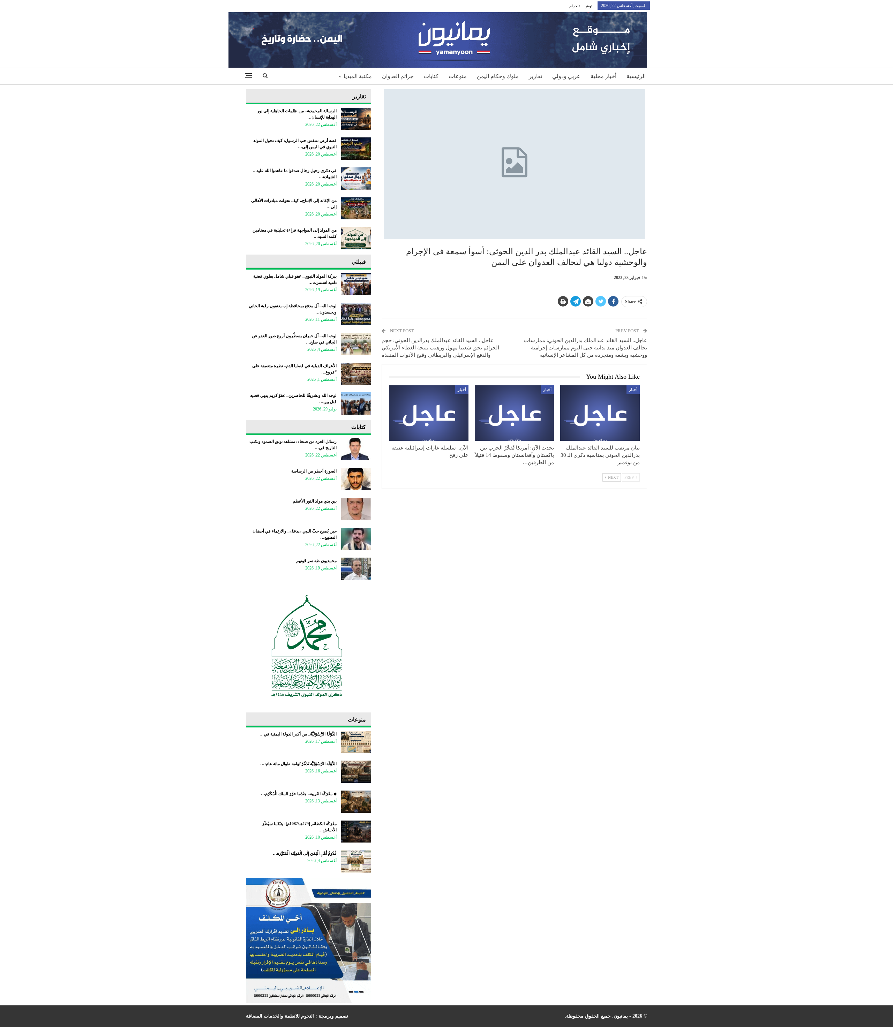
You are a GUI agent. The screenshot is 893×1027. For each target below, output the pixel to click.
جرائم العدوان (398, 76)
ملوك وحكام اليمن (498, 76)
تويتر (588, 6)
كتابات (431, 76)
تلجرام (574, 6)
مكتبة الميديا (358, 76)
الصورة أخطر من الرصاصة (314, 471)
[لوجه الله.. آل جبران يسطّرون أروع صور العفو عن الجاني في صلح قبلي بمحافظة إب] (356, 344)
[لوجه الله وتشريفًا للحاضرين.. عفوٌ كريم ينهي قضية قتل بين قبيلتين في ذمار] (356, 403)
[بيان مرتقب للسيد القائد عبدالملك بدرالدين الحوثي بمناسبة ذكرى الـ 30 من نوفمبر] (600, 413)
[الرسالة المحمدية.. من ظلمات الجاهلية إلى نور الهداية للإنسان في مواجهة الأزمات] (356, 119)
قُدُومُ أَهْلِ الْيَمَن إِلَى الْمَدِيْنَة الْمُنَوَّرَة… (305, 853)
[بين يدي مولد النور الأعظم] (356, 509)
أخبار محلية (603, 76)
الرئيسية (636, 76)
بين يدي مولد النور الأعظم (315, 501)
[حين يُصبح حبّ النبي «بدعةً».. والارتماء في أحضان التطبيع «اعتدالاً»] (356, 539)
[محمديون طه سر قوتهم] (356, 569)
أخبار (633, 389)
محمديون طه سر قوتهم (316, 560)
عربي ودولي (566, 76)
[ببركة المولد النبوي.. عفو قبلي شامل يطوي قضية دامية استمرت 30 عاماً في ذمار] (356, 284)
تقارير (535, 76)
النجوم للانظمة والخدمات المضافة (280, 1016)
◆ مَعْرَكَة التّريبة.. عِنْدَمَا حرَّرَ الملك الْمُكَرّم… (299, 793)
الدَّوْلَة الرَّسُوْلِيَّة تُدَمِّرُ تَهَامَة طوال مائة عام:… (298, 763)
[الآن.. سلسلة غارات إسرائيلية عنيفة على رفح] (428, 413)
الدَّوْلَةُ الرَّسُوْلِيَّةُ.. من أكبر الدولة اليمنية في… (298, 734)
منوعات (458, 76)
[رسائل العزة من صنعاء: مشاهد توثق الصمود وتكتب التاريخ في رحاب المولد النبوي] (356, 449)
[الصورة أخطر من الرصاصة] (356, 479)
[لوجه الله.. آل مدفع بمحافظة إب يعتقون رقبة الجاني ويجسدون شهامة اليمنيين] (356, 314)
